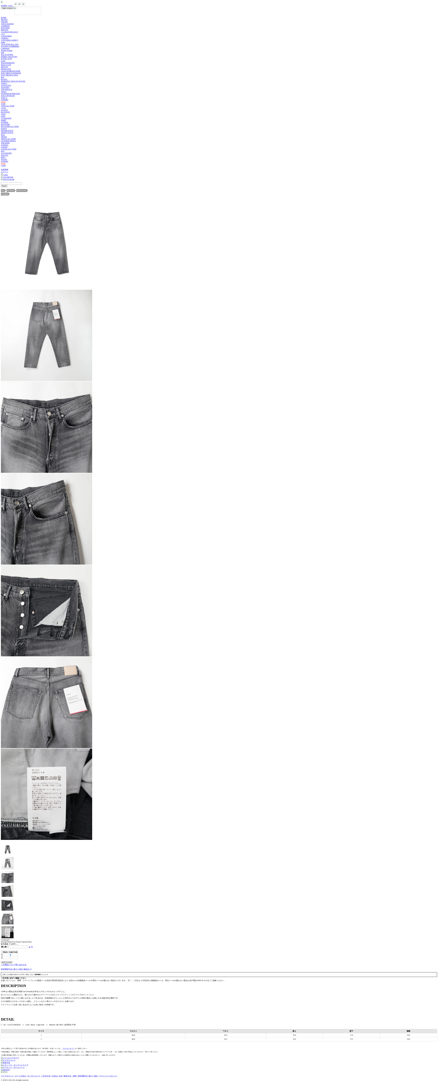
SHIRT (3, 120)
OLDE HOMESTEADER (10, 71)
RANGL (4, 79)
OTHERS (4, 100)
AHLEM (4, 22)
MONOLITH (6, 69)
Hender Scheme (6, 50)
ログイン (4, 172)
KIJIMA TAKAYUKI (9, 57)
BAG (3, 135)
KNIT (3, 116)
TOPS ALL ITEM (7, 106)
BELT (3, 157)
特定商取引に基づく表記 (88, 1076)
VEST (3, 114)
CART (3, 166)
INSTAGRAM (8, 179)
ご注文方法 (45, 1076)
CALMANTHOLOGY (9, 32)
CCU (3, 34)
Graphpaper (5, 48)
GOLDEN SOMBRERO (10, 46)
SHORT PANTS (7, 133)
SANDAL (5, 145)
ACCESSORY (6, 153)
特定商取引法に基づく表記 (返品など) (16, 969)
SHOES (4, 137)
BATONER (5, 28)
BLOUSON (5, 112)
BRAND (4, 20)
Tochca (3, 92)
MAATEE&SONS (8, 63)
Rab (2, 77)
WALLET (4, 155)
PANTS (4, 129)
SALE (3, 102)
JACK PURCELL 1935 (9, 44)
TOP (3, 190)
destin (3, 42)
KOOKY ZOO (6, 59)
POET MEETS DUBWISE (11, 73)
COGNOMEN (6, 36)
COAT (3, 108)
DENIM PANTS (7, 131)
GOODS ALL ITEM (8, 149)
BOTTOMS (5, 124)
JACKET (4, 110)
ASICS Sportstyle (7, 24)
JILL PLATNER (7, 55)
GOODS (4, 147)
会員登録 (4, 6)
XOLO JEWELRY (8, 96)
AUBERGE (5, 26)
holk (2, 53)
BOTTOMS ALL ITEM (10, 126)
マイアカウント (7, 1076)
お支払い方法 (57, 1076)
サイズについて (33, 1076)
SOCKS (4, 159)
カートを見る (20, 1076)
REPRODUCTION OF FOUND (13, 81)
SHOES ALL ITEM (8, 139)
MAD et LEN (6, 65)
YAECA (4, 98)
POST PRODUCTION (9, 75)
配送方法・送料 (70, 1076)
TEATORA (5, 87)
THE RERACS (6, 90)
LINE (5, 175)
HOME (3, 18)
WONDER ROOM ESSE (10, 94)
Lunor (3, 61)
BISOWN (4, 30)
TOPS (3, 104)
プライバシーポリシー (108, 1076)
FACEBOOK (8, 177)
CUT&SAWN (6, 118)
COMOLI (4, 38)
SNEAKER (5, 143)
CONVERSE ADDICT (9, 40)
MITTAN (4, 67)
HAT (3, 151)
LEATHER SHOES (8, 141)
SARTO (4, 83)
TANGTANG (6, 85)
